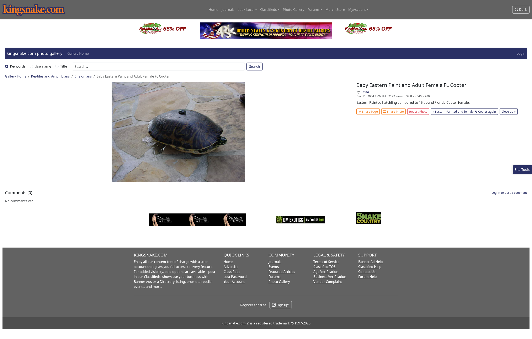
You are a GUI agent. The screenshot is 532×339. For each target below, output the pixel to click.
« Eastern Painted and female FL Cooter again (464, 111)
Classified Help (369, 266)
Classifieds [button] (268, 9)
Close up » (508, 111)
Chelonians (83, 76)
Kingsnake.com (234, 323)
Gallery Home (78, 53)
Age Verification (325, 271)
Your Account (234, 281)
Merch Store (335, 9)
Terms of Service (326, 261)
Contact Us (367, 271)
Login (521, 53)
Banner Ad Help (370, 261)
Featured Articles (281, 271)
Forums (274, 276)
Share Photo (395, 111)
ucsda (365, 92)
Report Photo (418, 111)
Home (213, 9)
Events (273, 266)
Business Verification (329, 276)
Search (254, 66)
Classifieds (232, 271)
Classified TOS (324, 266)
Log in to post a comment (509, 193)
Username (43, 66)
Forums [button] (314, 9)
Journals (228, 9)
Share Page (369, 111)
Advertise (231, 266)
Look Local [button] (246, 9)
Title (63, 66)
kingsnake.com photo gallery (34, 53)
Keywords (18, 66)
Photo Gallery (293, 9)
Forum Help (367, 276)
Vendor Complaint (327, 281)
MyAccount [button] (357, 9)
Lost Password (235, 276)
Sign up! (282, 305)
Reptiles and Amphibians (50, 76)
